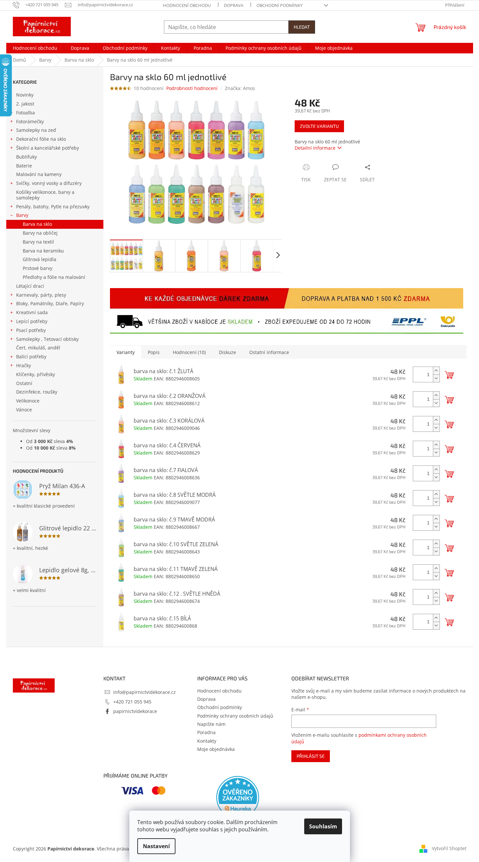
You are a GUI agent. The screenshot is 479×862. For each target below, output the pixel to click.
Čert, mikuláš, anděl (38, 347)
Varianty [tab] (126, 352)
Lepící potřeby (31, 321)
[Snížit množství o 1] (436, 378)
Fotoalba (25, 112)
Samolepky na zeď (36, 130)
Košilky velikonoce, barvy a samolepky (45, 195)
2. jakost (25, 104)
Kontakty (206, 741)
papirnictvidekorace (135, 711)
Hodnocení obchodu (187, 5)
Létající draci (30, 286)
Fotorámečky (30, 121)
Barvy (22, 215)
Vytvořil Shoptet (449, 848)
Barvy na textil (38, 242)
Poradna (206, 732)
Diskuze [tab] (227, 352)
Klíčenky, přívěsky (35, 374)
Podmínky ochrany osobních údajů (235, 716)
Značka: (240, 88)
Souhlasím (323, 826)
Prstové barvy (37, 268)
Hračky (23, 365)
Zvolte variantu (319, 126)
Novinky (25, 95)
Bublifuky (26, 157)
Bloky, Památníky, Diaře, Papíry (50, 303)
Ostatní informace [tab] (269, 352)
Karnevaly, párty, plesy (41, 295)
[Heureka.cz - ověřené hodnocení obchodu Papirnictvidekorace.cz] (237, 797)
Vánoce (24, 409)
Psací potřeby (31, 330)
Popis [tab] (154, 352)
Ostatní (24, 383)
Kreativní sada (32, 312)
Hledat (302, 27)
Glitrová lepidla (39, 259)
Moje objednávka (216, 749)
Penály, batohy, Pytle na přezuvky (53, 206)
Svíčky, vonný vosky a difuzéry (49, 183)
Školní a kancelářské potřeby (47, 148)
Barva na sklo (37, 224)
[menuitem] (35, 48)
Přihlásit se (311, 756)
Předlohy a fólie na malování (54, 277)
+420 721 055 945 (132, 702)
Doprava (233, 5)
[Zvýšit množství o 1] (436, 370)
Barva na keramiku (43, 251)
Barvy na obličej (40, 233)
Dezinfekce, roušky (36, 392)
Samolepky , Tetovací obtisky (47, 339)
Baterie (24, 166)
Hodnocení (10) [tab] (189, 352)
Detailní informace (315, 148)
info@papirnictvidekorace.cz (144, 692)
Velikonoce (28, 401)
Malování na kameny (39, 174)
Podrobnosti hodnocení (192, 88)
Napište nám (211, 724)
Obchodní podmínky (279, 5)
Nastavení (156, 846)
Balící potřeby (31, 356)
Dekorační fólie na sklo (41, 139)
